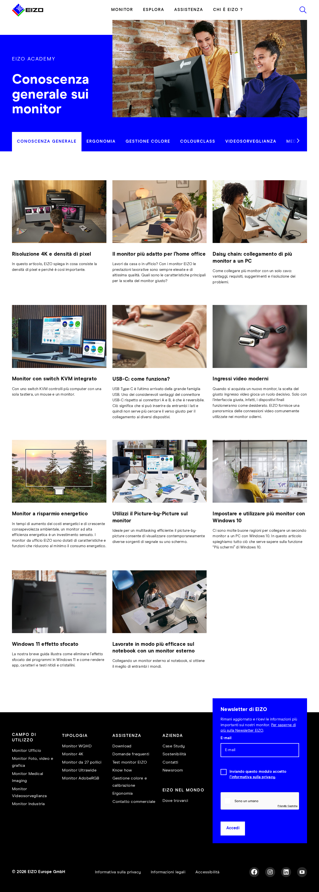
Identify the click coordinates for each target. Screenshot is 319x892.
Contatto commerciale (134, 802)
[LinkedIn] (286, 872)
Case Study (173, 746)
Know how (122, 770)
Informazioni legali (168, 872)
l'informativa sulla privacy (252, 777)
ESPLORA (153, 10)
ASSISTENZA (188, 10)
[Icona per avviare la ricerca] (303, 10)
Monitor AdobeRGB (80, 778)
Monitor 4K (72, 754)
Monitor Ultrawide (79, 770)
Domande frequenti (130, 754)
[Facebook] (254, 872)
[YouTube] (302, 872)
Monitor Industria (28, 804)
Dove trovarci (175, 801)
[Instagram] (270, 872)
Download (122, 746)
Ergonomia (122, 793)
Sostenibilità (174, 754)
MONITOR (122, 10)
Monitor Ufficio (26, 751)
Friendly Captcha (288, 805)
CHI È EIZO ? (228, 10)
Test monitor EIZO (129, 762)
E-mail (226, 738)
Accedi (232, 828)
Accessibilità (207, 872)
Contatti (170, 762)
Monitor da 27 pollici (81, 762)
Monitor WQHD (76, 746)
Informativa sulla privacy (118, 872)
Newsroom (172, 770)
